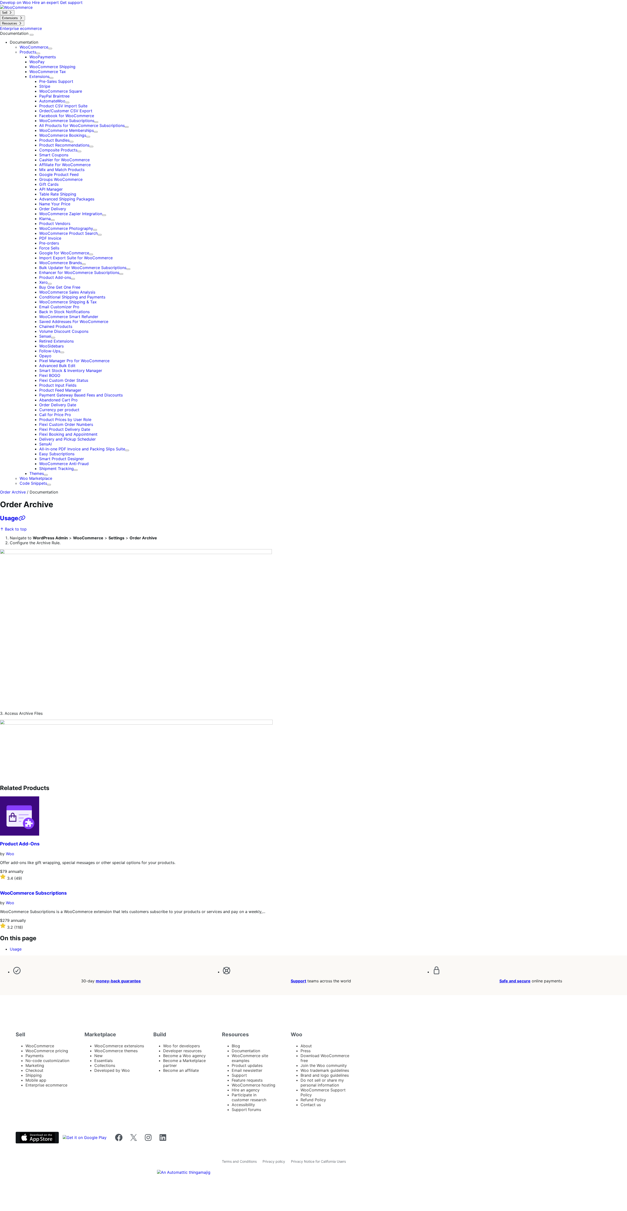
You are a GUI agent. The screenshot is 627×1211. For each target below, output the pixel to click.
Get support (71, 2)
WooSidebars (51, 346)
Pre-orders (49, 243)
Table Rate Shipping (57, 194)
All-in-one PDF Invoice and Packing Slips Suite (82, 448)
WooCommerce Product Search (68, 233)
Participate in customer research (249, 1097)
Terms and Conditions (239, 1161)
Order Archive (13, 492)
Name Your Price (54, 203)
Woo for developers (181, 1045)
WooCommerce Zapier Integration (70, 213)
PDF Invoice (50, 238)
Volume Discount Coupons (63, 331)
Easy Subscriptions (56, 453)
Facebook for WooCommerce (66, 115)
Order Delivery (52, 208)
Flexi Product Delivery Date (64, 429)
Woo (10, 853)
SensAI (45, 444)
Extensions (39, 76)
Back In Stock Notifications (64, 311)
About (306, 1045)
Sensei (45, 336)
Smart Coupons (53, 154)
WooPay (37, 61)
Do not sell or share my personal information (322, 1082)
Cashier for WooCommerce (64, 159)
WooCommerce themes (116, 1050)
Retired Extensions (56, 341)
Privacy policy (274, 1161)
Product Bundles (54, 140)
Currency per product (59, 409)
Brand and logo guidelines (325, 1075)
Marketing (34, 1065)
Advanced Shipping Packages (66, 199)
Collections (104, 1065)
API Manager (51, 189)
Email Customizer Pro (59, 306)
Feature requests (247, 1080)
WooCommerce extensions (119, 1045)
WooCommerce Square (60, 91)
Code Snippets (33, 483)
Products (28, 51)
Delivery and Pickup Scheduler (67, 439)
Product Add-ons (55, 277)
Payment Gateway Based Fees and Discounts (81, 395)
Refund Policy (313, 1099)
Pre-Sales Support (56, 81)
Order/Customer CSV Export (65, 110)
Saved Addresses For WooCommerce (73, 321)
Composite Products (58, 150)
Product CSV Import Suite (63, 105)
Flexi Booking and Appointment (68, 434)
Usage (9, 518)
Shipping (33, 1075)
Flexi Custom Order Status (63, 380)
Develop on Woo (16, 2)
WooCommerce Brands (60, 262)
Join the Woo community (324, 1065)
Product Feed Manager (60, 390)
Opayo (45, 355)
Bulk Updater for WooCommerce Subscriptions (82, 267)
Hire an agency (246, 1089)
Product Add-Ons (20, 844)
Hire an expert (46, 2)
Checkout (34, 1070)
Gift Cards (49, 184)
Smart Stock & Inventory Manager (70, 370)
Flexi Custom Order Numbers (66, 424)
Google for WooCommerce (64, 252)
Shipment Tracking (56, 468)
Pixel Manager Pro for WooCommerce (74, 360)
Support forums (246, 1109)
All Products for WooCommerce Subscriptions (82, 125)
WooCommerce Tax (47, 71)
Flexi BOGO (49, 375)
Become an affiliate (181, 1070)
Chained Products (55, 326)
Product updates (247, 1065)
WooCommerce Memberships (66, 130)
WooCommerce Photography (66, 228)
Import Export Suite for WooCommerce (76, 257)
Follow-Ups (49, 350)
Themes (36, 473)
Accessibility (243, 1104)
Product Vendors (54, 223)
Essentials (103, 1060)
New (98, 1055)
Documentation (15, 33)
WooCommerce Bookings (62, 135)
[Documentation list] (32, 35)
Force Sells (49, 248)
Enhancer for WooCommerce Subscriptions (79, 272)
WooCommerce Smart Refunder (68, 316)
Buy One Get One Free (59, 287)
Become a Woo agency (184, 1055)
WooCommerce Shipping (52, 66)
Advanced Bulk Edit (57, 365)
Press (306, 1050)
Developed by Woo (112, 1070)
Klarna (45, 218)
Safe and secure (515, 980)
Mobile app (35, 1080)
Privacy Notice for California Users (318, 1161)
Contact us (311, 1104)
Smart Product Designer (61, 458)
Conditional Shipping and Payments (72, 297)
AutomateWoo (52, 101)
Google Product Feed (59, 174)
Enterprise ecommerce (46, 1085)
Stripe (44, 86)
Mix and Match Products (61, 169)
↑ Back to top (13, 529)
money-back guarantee (118, 980)
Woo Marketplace (36, 478)
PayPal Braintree (54, 96)
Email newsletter (247, 1070)
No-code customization (47, 1060)
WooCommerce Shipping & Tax (68, 301)
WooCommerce (34, 47)
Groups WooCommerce (61, 179)
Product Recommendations (64, 145)
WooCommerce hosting (253, 1085)
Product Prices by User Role (65, 419)
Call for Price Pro (55, 414)
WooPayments (42, 56)
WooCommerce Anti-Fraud (64, 463)
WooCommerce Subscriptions (66, 120)
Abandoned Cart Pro (58, 399)
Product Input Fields (57, 385)
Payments (34, 1055)
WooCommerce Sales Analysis (67, 292)
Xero (43, 282)
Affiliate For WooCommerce (65, 164)
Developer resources (182, 1050)
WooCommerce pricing (46, 1050)
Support (298, 980)
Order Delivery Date (57, 404)
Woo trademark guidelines (325, 1070)
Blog (236, 1045)
